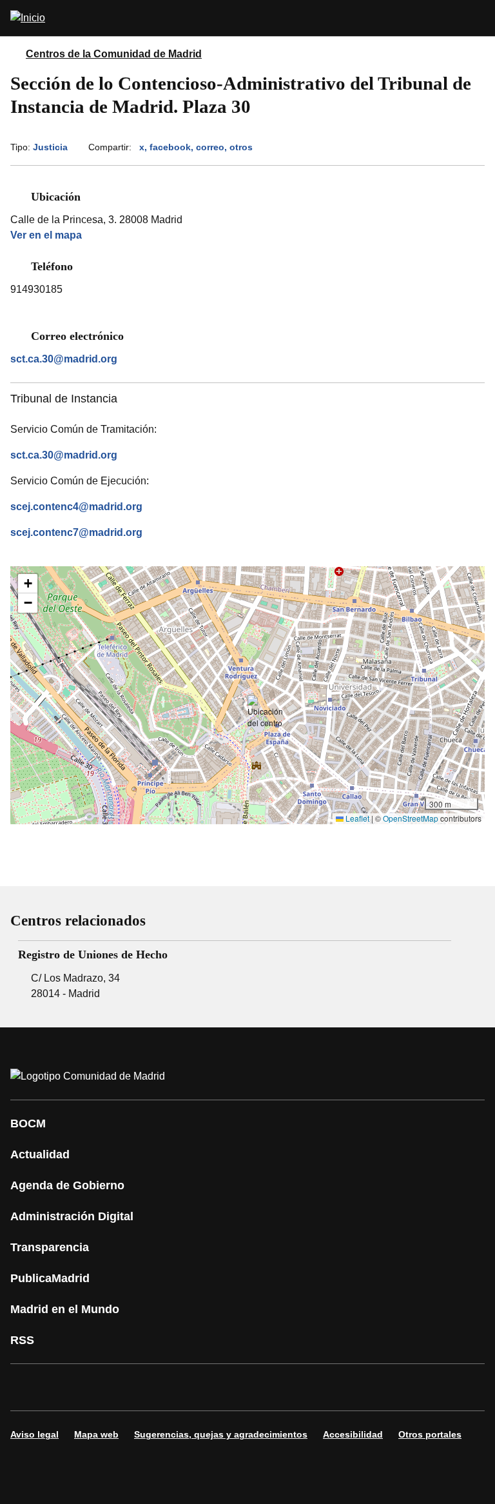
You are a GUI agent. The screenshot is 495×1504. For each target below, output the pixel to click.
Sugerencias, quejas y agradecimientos (220, 1434)
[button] (265, 712)
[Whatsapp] (222, 1387)
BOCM (28, 1123)
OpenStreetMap (410, 818)
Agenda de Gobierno (67, 1185)
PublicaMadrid (50, 1278)
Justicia (50, 147)
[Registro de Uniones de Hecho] (234, 971)
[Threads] (376, 1387)
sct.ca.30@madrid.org (63, 358)
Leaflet (356, 818)
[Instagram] (67, 1387)
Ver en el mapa (46, 235)
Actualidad (40, 1154)
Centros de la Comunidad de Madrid (114, 53)
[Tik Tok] (260, 1387)
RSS (22, 1340)
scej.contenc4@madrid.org (76, 506)
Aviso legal (34, 1434)
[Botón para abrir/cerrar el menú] (477, 18)
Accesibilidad (353, 1434)
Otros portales (429, 1434)
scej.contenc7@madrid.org (76, 532)
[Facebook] (28, 1387)
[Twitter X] (106, 1387)
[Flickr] (299, 1387)
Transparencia (49, 1247)
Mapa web (96, 1434)
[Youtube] (144, 1387)
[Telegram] (338, 1387)
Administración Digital (71, 1216)
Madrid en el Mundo (64, 1309)
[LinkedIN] (183, 1387)
